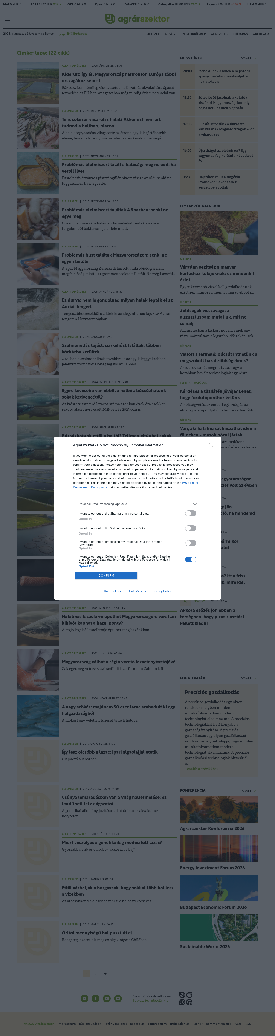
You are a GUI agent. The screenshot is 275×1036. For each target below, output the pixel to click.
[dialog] (137, 518)
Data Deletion (113, 591)
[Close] (212, 445)
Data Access (137, 591)
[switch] (190, 513)
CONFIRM (107, 575)
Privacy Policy (162, 591)
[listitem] (137, 504)
